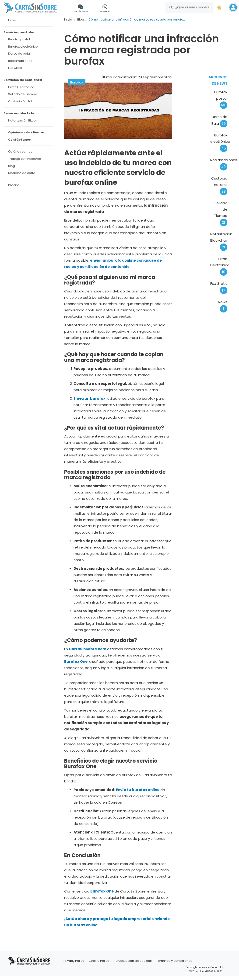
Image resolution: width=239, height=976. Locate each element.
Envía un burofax (89, 398)
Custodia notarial (219, 185)
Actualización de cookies (132, 961)
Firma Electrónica (219, 265)
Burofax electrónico (220, 142)
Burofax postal (220, 99)
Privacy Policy (73, 961)
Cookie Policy (98, 961)
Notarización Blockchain (221, 241)
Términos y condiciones (174, 961)
